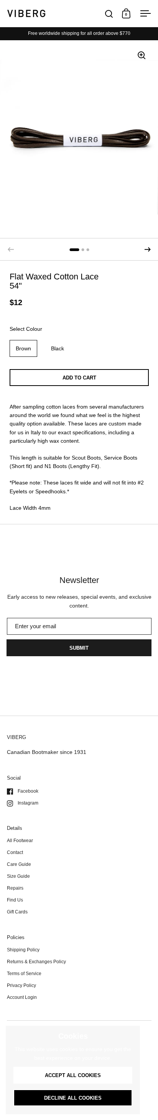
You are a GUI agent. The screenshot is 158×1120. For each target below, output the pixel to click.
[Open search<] (109, 14)
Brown (23, 348)
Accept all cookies (73, 1075)
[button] (147, 249)
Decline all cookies (73, 1098)
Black (57, 348)
